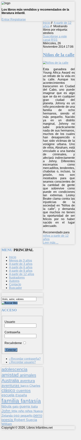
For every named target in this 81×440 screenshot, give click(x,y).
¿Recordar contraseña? (25, 358)
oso (17, 415)
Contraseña (12, 332)
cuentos (23, 390)
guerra (25, 406)
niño (21, 411)
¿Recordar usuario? (22, 362)
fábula (7, 406)
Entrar (6, 19)
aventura (27, 380)
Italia (34, 406)
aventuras (11, 385)
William (7, 424)
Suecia (31, 420)
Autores (14, 281)
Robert (20, 420)
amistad (11, 375)
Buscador (15, 287)
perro (37, 415)
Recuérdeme (13, 343)
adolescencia (14, 369)
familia (11, 400)
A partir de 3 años (20, 264)
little (14, 411)
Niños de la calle (58, 54)
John (6, 411)
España (21, 395)
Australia (11, 380)
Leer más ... (50, 242)
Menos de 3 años (20, 260)
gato (15, 406)
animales (28, 375)
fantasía (31, 401)
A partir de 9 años (20, 270)
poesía (8, 420)
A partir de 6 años (20, 267)
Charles (34, 386)
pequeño (27, 415)
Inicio (46, 22)
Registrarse (18, 19)
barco (25, 386)
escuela (8, 395)
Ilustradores (17, 277)
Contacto (15, 284)
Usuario (10, 321)
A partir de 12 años (21, 274)
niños (29, 411)
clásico (9, 390)
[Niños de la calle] (55, 62)
